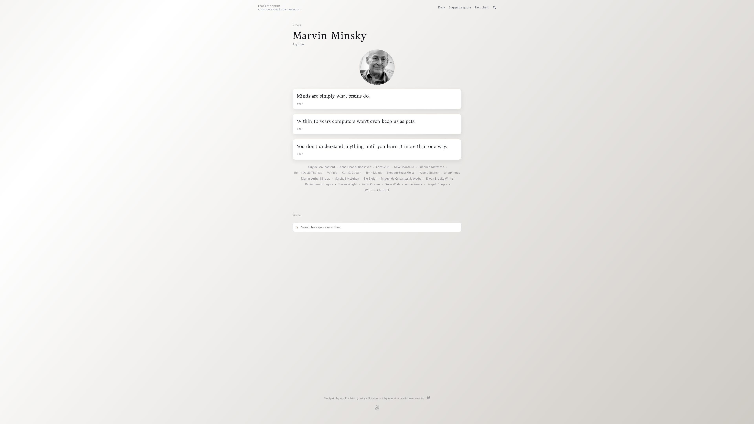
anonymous (452, 173)
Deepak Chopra (437, 184)
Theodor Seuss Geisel (401, 173)
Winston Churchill (377, 190)
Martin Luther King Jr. (315, 179)
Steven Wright (347, 184)
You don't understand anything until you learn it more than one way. (372, 146)
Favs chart (482, 7)
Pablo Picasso (370, 184)
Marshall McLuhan (346, 179)
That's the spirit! (279, 7)
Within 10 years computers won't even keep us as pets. (356, 121)
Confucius (383, 167)
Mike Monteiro (404, 167)
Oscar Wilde (393, 184)
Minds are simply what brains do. (333, 96)
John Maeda (374, 173)
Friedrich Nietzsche (431, 167)
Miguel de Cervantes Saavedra (401, 179)
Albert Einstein (429, 173)
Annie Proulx (413, 184)
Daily (441, 7)
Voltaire (332, 173)
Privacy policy (357, 398)
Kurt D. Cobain (351, 173)
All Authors (374, 398)
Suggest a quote (460, 7)
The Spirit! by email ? (336, 398)
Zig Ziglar (370, 179)
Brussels (410, 398)
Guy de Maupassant (321, 167)
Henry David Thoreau (308, 173)
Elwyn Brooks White (439, 179)
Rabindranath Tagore (319, 184)
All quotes (387, 398)
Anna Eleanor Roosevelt (356, 167)
